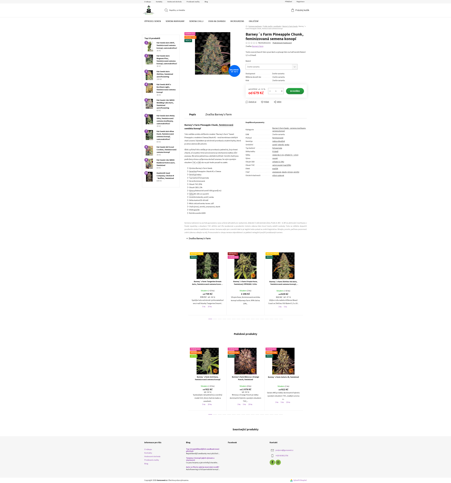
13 (271, 414)
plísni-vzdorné (278, 175)
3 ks (280, 306)
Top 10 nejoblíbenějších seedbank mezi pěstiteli (202, 450)
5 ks (203, 306)
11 (262, 414)
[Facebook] (272, 462)
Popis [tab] (192, 114)
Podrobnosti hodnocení (282, 43)
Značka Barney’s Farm (200, 238)
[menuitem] (152, 21)
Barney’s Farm (257, 46)
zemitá (296, 172)
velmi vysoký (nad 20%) (281, 165)
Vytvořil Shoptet (300, 480)
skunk (284, 172)
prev (186, 285)
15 (281, 414)
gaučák (275, 168)
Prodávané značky (193, 2)
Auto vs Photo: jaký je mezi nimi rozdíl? (202, 467)
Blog (206, 2)
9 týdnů (275, 151)
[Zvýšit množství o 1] (282, 91)
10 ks (210, 306)
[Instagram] (278, 462)
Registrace (300, 1)
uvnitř (274, 144)
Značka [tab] (218, 114)
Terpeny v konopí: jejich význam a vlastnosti (200, 459)
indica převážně (278, 141)
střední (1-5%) (278, 161)
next (305, 285)
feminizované (277, 138)
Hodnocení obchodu (174, 2)
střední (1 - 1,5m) (291, 155)
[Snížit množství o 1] (270, 91)
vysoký (275, 158)
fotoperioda (277, 148)
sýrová (290, 172)
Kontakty (159, 2)
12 (267, 414)
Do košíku (295, 91)
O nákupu (147, 2)
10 (257, 414)
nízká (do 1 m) (278, 155)
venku (287, 144)
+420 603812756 (281, 455)
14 (276, 414)
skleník (281, 144)
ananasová (276, 172)
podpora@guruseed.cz (284, 450)
